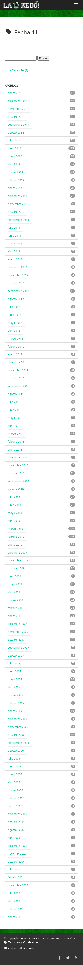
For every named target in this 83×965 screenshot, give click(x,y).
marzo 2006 (15, 790)
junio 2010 (14, 505)
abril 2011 (14, 426)
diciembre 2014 (17, 101)
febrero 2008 (16, 608)
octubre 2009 (16, 568)
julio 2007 (14, 663)
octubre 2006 (16, 735)
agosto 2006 (16, 750)
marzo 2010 (15, 529)
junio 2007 (14, 671)
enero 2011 (15, 449)
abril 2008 (14, 592)
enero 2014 (15, 188)
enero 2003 (15, 917)
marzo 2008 (15, 600)
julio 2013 (14, 227)
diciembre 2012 (17, 267)
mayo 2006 (15, 774)
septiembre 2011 (18, 386)
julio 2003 (14, 893)
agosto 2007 (16, 655)
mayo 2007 (15, 679)
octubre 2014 (16, 116)
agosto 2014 (16, 132)
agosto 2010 (16, 489)
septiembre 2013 (18, 219)
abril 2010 (14, 521)
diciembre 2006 (17, 719)
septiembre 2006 (18, 742)
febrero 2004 (16, 877)
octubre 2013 (16, 212)
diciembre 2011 (17, 362)
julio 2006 (14, 758)
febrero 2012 (16, 346)
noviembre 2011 (18, 370)
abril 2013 (14, 251)
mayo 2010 (15, 513)
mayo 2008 (15, 584)
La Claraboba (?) (18, 70)
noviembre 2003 (18, 885)
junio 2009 (14, 576)
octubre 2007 (16, 639)
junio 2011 (14, 410)
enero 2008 (15, 616)
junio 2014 (14, 148)
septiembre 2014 (18, 124)
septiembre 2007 (18, 647)
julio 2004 (14, 869)
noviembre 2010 (18, 465)
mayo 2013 (15, 243)
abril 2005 (14, 838)
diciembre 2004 (17, 845)
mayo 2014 (15, 156)
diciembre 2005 (17, 814)
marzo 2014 (15, 172)
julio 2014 (14, 140)
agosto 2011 (16, 394)
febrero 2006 (16, 798)
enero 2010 (15, 544)
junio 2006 (14, 766)
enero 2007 (15, 711)
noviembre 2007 (18, 632)
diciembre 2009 (17, 552)
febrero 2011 (16, 441)
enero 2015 (15, 93)
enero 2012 (15, 354)
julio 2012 (14, 307)
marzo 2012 (15, 338)
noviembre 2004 (18, 853)
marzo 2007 (15, 695)
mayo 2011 (15, 418)
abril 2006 (14, 782)
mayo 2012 (15, 323)
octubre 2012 (16, 283)
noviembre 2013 (18, 204)
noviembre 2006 (18, 727)
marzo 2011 (15, 433)
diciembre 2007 (17, 624)
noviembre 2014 (18, 109)
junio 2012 (14, 315)
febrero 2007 (16, 703)
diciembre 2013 (17, 196)
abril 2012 (14, 330)
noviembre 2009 (18, 560)
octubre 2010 (16, 473)
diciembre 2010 (17, 457)
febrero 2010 (16, 536)
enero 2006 (15, 806)
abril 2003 (14, 901)
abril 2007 (14, 687)
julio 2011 (14, 402)
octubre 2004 (16, 861)
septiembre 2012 (18, 291)
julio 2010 (14, 497)
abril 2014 (14, 164)
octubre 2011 (16, 378)
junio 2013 (14, 235)
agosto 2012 (16, 299)
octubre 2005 (16, 822)
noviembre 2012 (18, 275)
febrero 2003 (16, 909)
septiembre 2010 (18, 481)
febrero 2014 (16, 180)
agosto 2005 (16, 830)
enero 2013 (15, 259)
